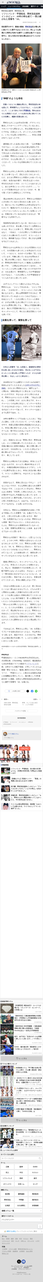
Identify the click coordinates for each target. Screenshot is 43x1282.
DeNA (35, 1167)
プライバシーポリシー (24, 1269)
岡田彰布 (35, 1194)
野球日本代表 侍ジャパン (25, 1249)
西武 (21, 1178)
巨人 (7, 1172)
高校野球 (15, 1251)
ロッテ (35, 1184)
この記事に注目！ (16, 691)
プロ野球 (4, 1249)
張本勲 (7, 1194)
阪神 (21, 1167)
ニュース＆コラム (14, 6)
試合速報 (25, 6)
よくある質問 (28, 1266)
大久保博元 (21, 1205)
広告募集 (14, 1269)
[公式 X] (19, 1262)
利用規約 (26, 1267)
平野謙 (21, 1200)
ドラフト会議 (12, 1249)
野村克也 (28, 27)
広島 (7, 1167)
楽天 (35, 1178)
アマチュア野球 (6, 1251)
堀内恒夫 (35, 1200)
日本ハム (21, 1184)
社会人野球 (29, 1251)
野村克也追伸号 (7, 724)
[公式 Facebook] (24, 1262)
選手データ (34, 6)
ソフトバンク (31, 664)
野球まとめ (5, 1253)
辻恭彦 (7, 1205)
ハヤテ (37, 1241)
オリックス (7, 1184)
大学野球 (21, 1251)
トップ (3, 6)
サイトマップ (18, 1267)
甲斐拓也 (27, 110)
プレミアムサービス (17, 1266)
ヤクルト (35, 1172)
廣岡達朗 (21, 1194)
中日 (21, 1172)
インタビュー (23, 722)
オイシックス (6, 1243)
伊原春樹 (35, 1205)
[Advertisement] (21, 904)
